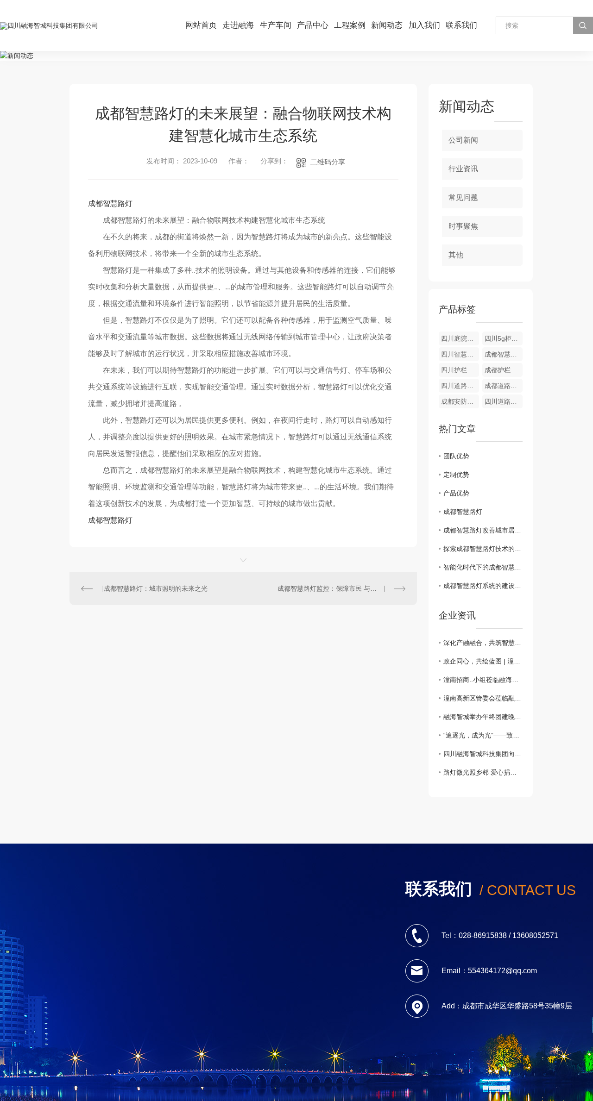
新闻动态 (387, 25)
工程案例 (350, 25)
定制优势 (456, 474)
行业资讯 (463, 169)
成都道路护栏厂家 (504, 385)
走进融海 (238, 25)
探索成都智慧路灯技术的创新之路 (483, 548)
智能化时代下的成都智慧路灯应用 (483, 567)
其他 (455, 255)
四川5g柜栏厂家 (504, 338)
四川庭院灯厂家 (460, 338)
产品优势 (456, 493)
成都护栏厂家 (504, 370)
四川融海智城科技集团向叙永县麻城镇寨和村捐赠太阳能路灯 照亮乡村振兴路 (483, 753)
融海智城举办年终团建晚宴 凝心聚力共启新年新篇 (483, 716)
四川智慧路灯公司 (460, 354)
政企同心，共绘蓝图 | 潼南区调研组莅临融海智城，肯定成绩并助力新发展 (483, 661)
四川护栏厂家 (460, 370)
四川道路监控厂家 (504, 401)
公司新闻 (463, 140)
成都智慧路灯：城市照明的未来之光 (156, 588)
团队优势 (456, 456)
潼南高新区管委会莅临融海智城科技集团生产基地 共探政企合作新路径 (483, 698)
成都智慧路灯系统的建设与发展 (483, 585)
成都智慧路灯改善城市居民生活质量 (483, 530)
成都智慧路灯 (110, 203)
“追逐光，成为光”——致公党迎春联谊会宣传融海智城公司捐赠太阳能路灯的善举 (483, 735)
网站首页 (201, 25)
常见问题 (463, 197)
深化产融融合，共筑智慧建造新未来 (483, 642)
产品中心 (312, 25)
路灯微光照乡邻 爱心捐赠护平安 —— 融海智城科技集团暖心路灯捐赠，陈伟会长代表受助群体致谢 (483, 772)
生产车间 (275, 25)
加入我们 (424, 25)
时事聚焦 (463, 226)
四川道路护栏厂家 (460, 385)
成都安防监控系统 (460, 401)
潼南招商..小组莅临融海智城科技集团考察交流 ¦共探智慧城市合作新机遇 (483, 679)
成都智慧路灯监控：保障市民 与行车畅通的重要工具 (341, 588)
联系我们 (461, 25)
